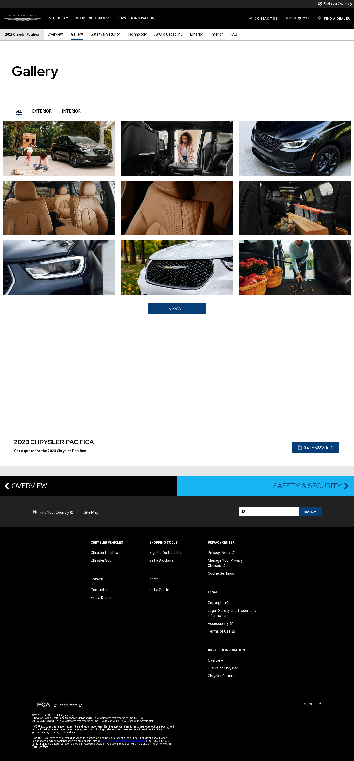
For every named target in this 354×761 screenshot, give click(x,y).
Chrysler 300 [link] (101, 560)
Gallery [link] (77, 34)
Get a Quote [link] (159, 590)
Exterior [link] (196, 34)
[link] (335, 3)
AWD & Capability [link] (168, 34)
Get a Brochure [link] (161, 560)
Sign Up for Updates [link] (165, 553)
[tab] (19, 110)
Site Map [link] (91, 512)
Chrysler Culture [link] (221, 676)
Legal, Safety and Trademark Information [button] (232, 613)
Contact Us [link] (100, 590)
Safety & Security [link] (105, 34)
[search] (269, 511)
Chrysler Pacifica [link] (104, 553)
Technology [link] (137, 34)
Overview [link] (55, 34)
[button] (58, 18)
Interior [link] (217, 34)
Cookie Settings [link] (221, 573)
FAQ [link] (234, 34)
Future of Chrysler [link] (223, 668)
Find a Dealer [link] (101, 597)
